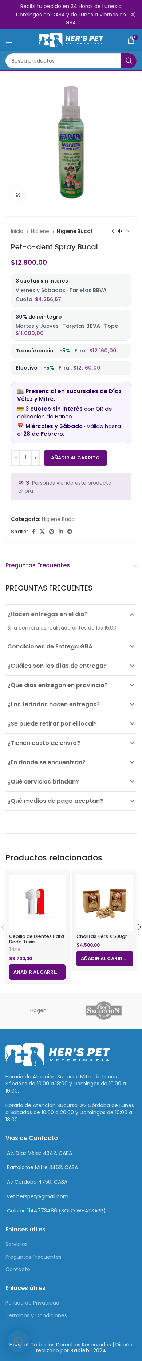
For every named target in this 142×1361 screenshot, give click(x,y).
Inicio (18, 231)
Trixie (14, 949)
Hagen (38, 1010)
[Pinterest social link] (51, 531)
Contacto (17, 1269)
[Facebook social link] (34, 531)
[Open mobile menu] (9, 40)
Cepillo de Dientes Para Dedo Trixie (36, 939)
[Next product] (127, 231)
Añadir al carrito (75, 457)
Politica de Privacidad (32, 1302)
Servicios (16, 1244)
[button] (18, 1341)
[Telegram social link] (70, 531)
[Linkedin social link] (60, 531)
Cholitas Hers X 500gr (101, 936)
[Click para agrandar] (18, 195)
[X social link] (42, 531)
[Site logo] (71, 39)
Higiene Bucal (74, 231)
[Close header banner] (133, 14)
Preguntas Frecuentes (33, 1257)
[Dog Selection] (104, 1011)
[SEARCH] (129, 60)
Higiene (41, 231)
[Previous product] (113, 231)
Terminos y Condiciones (36, 1315)
